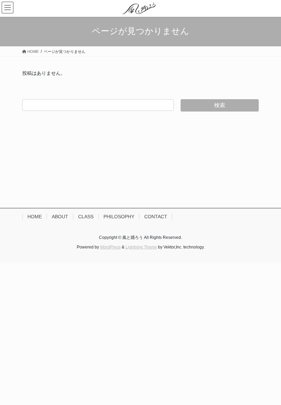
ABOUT (60, 216)
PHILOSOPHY (118, 216)
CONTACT (155, 216)
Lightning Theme (141, 247)
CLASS (86, 216)
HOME (34, 216)
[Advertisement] (140, 160)
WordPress (110, 247)
